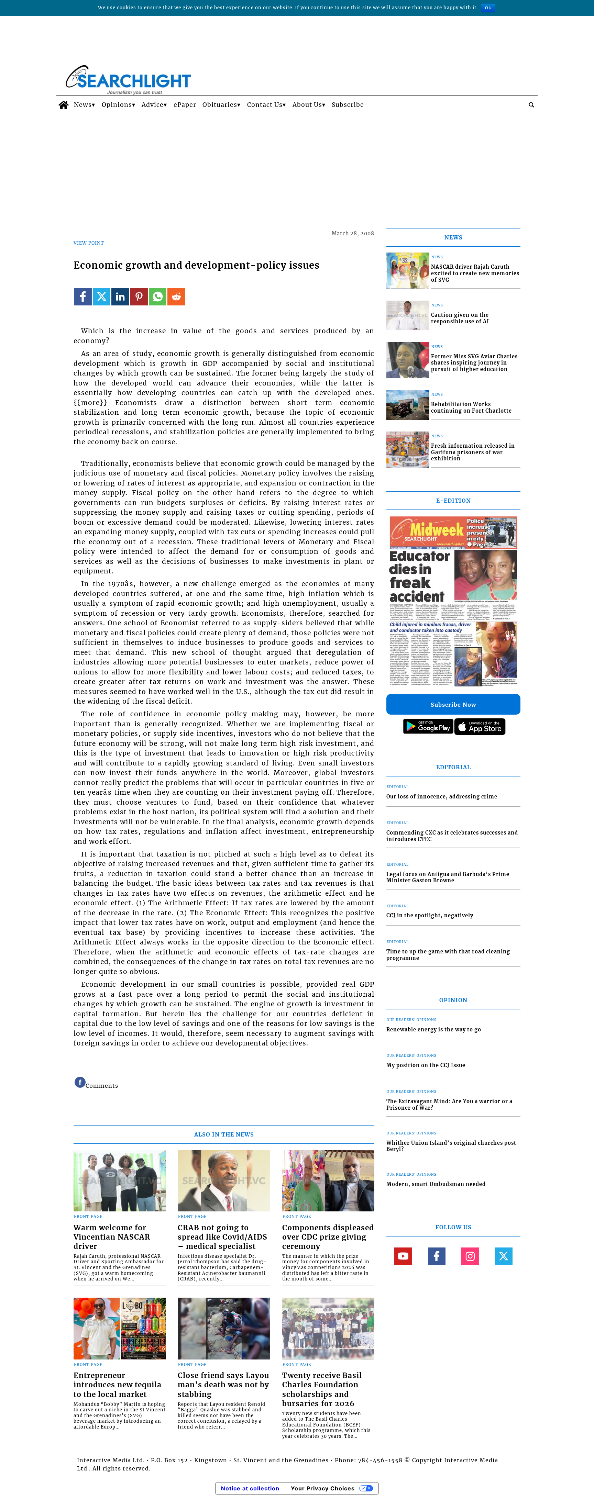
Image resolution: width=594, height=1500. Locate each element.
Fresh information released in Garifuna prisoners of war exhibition (473, 452)
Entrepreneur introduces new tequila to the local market (118, 1385)
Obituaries (219, 105)
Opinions (117, 105)
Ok (488, 7)
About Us (307, 105)
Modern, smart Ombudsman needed (436, 1184)
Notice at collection (250, 1488)
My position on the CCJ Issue (425, 1065)
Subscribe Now (453, 704)
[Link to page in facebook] (83, 296)
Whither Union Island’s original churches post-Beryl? (453, 1146)
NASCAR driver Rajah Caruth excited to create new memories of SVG (475, 273)
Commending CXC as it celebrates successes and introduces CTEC (452, 836)
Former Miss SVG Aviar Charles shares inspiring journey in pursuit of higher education (474, 363)
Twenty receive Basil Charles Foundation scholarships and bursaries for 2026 (322, 1389)
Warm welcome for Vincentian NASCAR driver (112, 1237)
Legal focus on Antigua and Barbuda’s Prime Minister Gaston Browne (447, 877)
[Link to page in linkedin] (120, 296)
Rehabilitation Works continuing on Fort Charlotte (471, 407)
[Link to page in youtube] (403, 1256)
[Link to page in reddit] (176, 296)
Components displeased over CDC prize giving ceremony (328, 1237)
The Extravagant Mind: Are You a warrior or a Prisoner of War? (449, 1104)
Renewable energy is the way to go (433, 1030)
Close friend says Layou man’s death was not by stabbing (223, 1385)
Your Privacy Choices (323, 1488)
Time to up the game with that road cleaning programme (448, 955)
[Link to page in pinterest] (139, 296)
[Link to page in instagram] (470, 1256)
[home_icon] (63, 104)
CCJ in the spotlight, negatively (429, 916)
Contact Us (265, 105)
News (83, 105)
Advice (153, 105)
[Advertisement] (297, 165)
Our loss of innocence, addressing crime (441, 797)
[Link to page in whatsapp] (157, 296)
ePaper (185, 105)
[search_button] (531, 104)
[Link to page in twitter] (101, 296)
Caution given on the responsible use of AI (460, 318)
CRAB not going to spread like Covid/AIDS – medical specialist (222, 1237)
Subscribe (348, 105)
